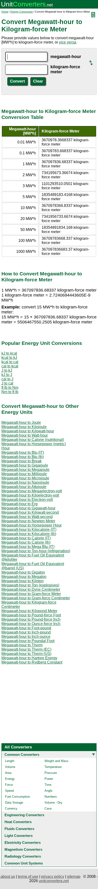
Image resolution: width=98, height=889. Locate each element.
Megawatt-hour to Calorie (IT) (26, 538)
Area (8, 773)
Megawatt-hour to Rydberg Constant (31, 662)
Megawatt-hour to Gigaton (23, 572)
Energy (10, 779)
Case (48, 808)
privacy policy (52, 876)
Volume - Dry (53, 802)
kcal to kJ (9, 358)
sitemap (73, 876)
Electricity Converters (23, 842)
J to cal (7, 383)
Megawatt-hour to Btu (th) (22, 457)
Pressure (50, 773)
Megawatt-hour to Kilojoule (24, 427)
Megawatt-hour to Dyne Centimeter (30, 589)
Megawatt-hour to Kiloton (22, 581)
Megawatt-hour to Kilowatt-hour (27, 431)
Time (47, 784)
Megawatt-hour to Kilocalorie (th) (28, 534)
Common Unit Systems (24, 863)
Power (48, 779)
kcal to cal (9, 362)
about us (7, 876)
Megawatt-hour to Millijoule (24, 474)
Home (4, 11)
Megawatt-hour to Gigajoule (24, 465)
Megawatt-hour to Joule (21, 422)
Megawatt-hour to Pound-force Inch (30, 619)
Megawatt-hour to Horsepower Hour (31, 525)
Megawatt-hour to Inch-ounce (25, 637)
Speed (9, 790)
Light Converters (19, 836)
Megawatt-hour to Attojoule (23, 487)
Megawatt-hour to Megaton (23, 577)
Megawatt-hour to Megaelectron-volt (31, 491)
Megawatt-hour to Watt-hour (24, 435)
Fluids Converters (19, 829)
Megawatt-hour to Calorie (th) (25, 542)
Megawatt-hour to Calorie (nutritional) (32, 440)
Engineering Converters (24, 815)
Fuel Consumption (17, 796)
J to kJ (6, 370)
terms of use (28, 876)
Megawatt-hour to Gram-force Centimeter (35, 598)
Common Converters (22, 754)
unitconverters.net (54, 881)
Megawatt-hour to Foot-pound (26, 628)
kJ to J (6, 375)
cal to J (7, 379)
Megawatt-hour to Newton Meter (28, 521)
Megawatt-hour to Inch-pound (26, 632)
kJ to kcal (9, 353)
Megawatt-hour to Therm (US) (26, 654)
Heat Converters (18, 822)
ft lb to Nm (9, 388)
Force (9, 784)
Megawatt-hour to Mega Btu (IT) (27, 547)
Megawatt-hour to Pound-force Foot (31, 615)
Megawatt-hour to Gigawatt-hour (28, 508)
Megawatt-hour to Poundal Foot (27, 641)
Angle (48, 790)
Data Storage (14, 802)
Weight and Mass (56, 761)
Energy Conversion (21, 11)
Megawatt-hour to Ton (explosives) (30, 585)
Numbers (50, 796)
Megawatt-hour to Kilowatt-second (30, 512)
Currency (11, 808)
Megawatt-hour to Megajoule (25, 470)
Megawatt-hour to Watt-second (27, 517)
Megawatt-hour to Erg (19, 504)
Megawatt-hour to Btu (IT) (22, 452)
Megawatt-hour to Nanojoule (25, 482)
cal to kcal (9, 366)
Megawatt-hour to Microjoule (25, 478)
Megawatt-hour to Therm (22, 645)
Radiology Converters (23, 856)
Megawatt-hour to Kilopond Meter (29, 611)
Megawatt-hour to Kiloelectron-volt (30, 495)
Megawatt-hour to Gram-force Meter (31, 594)
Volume (10, 767)
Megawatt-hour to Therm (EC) (26, 649)
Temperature (53, 767)
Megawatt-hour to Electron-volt (27, 500)
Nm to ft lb (9, 392)
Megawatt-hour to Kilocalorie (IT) (28, 530)
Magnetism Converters (23, 849)
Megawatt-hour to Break (21, 461)
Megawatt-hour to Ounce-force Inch (30, 624)
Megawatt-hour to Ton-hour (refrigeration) (35, 551)
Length (9, 761)
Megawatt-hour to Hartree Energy (29, 658)
